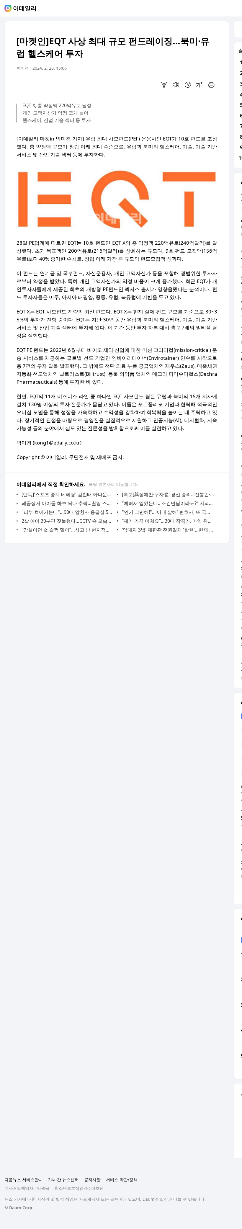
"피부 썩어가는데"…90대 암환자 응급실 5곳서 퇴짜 (68, 512)
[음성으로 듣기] (176, 84)
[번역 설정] (188, 84)
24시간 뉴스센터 (63, 1179)
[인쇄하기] (211, 84)
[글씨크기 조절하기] (199, 84)
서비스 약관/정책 (122, 1179)
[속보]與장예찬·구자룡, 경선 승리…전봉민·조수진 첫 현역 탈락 (168, 494)
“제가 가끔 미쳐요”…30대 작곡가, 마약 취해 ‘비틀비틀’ (168, 521)
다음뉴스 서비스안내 (23, 1179)
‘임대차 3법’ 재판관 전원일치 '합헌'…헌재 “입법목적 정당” (168, 530)
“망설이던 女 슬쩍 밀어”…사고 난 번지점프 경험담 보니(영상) (68, 530)
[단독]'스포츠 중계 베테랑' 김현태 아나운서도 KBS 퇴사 (68, 494)
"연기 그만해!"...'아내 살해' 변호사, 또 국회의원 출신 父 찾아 (168, 512)
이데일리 (25, 8)
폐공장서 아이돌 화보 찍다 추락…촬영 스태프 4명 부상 (68, 503)
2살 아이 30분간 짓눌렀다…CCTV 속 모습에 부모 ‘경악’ (68, 521)
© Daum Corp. (18, 1207)
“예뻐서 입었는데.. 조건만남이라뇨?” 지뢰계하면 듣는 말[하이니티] (168, 503)
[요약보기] (164, 84)
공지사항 (92, 1179)
